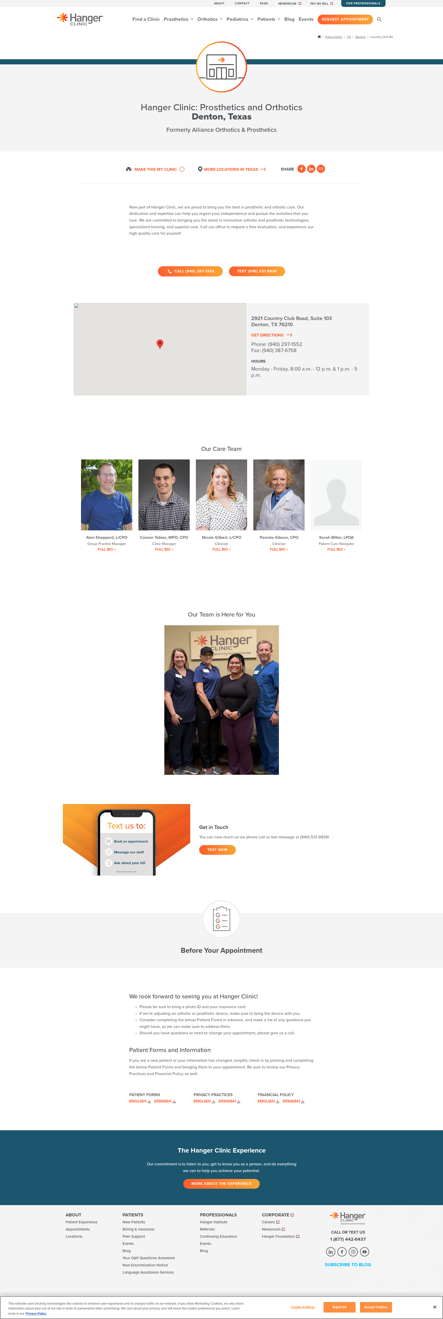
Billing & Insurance (138, 1229)
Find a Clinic (146, 19)
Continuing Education (218, 1236)
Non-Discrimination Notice (145, 1265)
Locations (74, 1236)
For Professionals (363, 3)
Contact (242, 3)
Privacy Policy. (36, 1314)
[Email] (321, 169)
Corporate (275, 1215)
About (219, 3)
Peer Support (134, 1236)
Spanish (163, 1101)
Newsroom (287, 3)
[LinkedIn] (311, 169)
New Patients (134, 1222)
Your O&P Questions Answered (149, 1258)
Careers (268, 1222)
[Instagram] (353, 1251)
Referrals (207, 1229)
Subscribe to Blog (348, 1264)
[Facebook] (301, 169)
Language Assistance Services (148, 1272)
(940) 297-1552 (285, 344)
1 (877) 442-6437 (348, 1239)
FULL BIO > (107, 549)
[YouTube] (364, 1251)
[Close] (434, 1307)
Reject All (339, 1307)
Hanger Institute (213, 1222)
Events (306, 19)
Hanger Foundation (278, 1236)
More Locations (231, 169)
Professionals (218, 1215)
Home (320, 36)
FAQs (264, 3)
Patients (267, 19)
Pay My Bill (319, 3)
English (137, 1101)
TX (349, 37)
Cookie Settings (303, 1307)
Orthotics (208, 19)
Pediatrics (238, 19)
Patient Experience (81, 1222)
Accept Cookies (376, 1307)
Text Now (217, 850)
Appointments (78, 1229)
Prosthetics (177, 19)
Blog (289, 19)
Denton (360, 37)
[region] (221, 1307)
